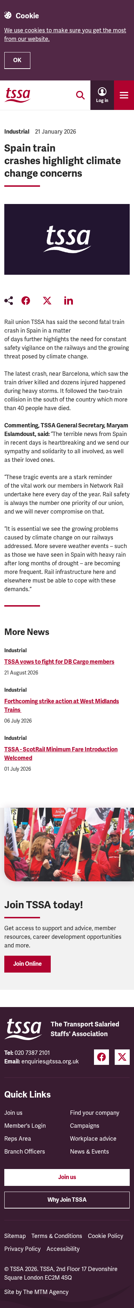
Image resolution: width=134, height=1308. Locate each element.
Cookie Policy (105, 1236)
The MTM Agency (46, 1292)
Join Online (27, 964)
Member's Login (25, 1126)
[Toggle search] (80, 95)
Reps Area (17, 1138)
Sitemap (15, 1236)
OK (17, 60)
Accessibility (63, 1249)
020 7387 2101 (32, 1053)
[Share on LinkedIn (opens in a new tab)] (68, 300)
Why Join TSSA (67, 1199)
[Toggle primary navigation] (124, 95)
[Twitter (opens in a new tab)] (122, 1057)
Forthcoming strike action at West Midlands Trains (61, 706)
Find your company (94, 1113)
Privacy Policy (22, 1249)
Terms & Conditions (56, 1236)
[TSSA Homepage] (17, 95)
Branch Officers (24, 1151)
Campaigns (84, 1126)
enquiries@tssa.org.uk (50, 1061)
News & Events (89, 1151)
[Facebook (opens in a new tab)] (101, 1057)
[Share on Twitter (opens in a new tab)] (47, 300)
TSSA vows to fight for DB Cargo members (59, 661)
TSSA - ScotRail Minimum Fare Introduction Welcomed (61, 754)
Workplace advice (93, 1138)
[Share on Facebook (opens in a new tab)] (25, 300)
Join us (13, 1113)
